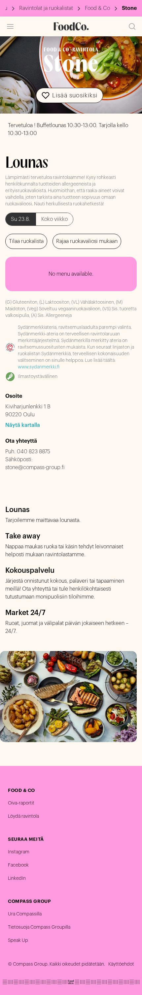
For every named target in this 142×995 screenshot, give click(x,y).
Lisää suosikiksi (74, 95)
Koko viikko (54, 219)
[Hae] (132, 26)
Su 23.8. (20, 219)
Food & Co (97, 8)
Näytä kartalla (22, 425)
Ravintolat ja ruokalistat (46, 8)
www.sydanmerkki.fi (38, 367)
